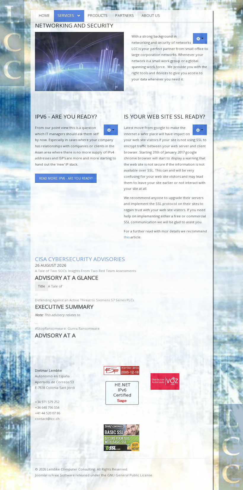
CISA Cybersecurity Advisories (80, 259)
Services (65, 15)
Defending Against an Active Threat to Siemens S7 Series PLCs (84, 300)
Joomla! (41, 475)
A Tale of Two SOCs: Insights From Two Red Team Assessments (85, 271)
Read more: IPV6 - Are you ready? (65, 178)
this (127, 237)
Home (44, 15)
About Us (151, 15)
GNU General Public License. (130, 475)
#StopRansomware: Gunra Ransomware (67, 328)
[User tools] (200, 38)
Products (98, 15)
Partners (124, 15)
